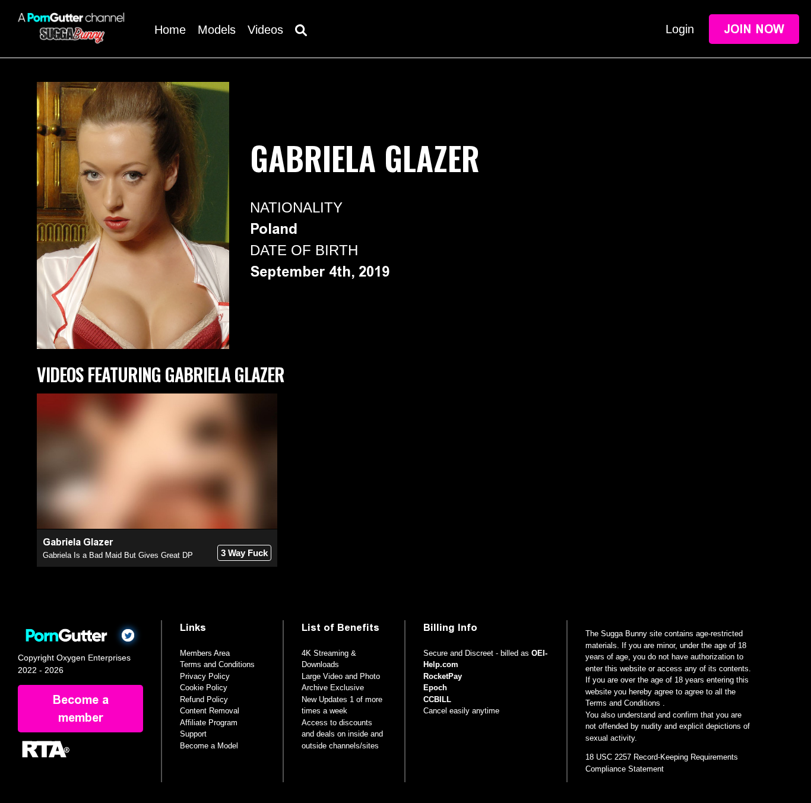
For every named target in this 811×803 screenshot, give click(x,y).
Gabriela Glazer (78, 542)
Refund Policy (204, 699)
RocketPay (442, 676)
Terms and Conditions (217, 664)
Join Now (754, 29)
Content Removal (209, 710)
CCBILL (437, 699)
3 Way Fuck (244, 553)
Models (217, 29)
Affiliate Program (208, 722)
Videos (265, 29)
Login (680, 29)
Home (170, 29)
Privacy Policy (205, 676)
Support (193, 733)
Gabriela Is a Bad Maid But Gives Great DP (118, 555)
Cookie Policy (203, 687)
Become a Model (209, 745)
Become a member (81, 709)
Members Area (205, 653)
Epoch (435, 687)
